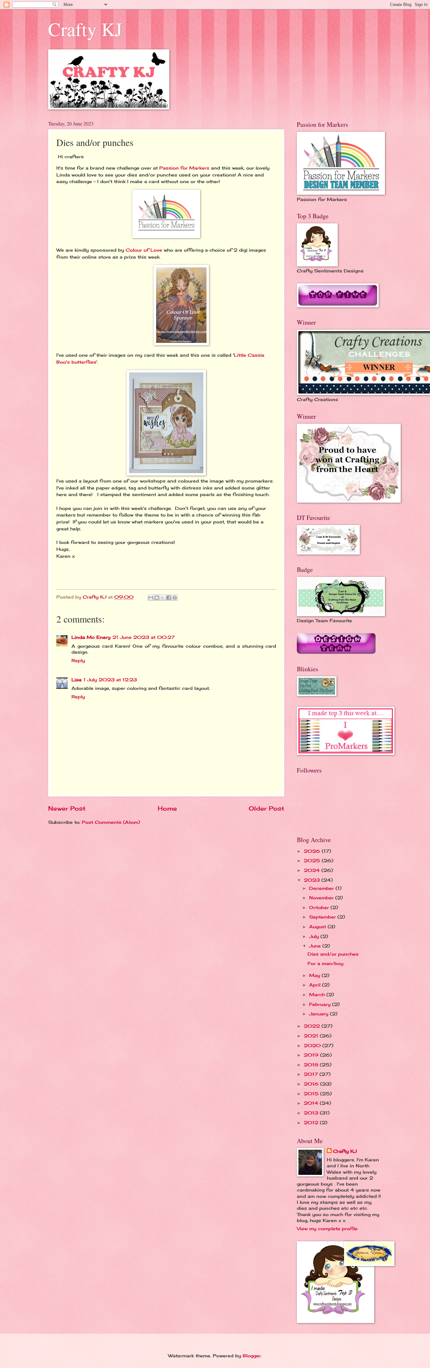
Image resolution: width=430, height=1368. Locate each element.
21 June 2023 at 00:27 (143, 637)
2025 (313, 860)
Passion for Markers (184, 167)
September (323, 916)
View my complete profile (327, 1228)
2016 (312, 1083)
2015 (312, 1093)
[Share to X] (163, 598)
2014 (312, 1103)
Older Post (266, 808)
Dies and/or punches (333, 954)
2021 (312, 1035)
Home (167, 808)
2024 (312, 870)
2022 (312, 1026)
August (318, 926)
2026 (313, 851)
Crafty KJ (85, 29)
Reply (78, 660)
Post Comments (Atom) (111, 822)
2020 (313, 1045)
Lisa (76, 679)
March (317, 994)
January (319, 1013)
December (322, 888)
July (314, 936)
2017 (312, 1074)
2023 (312, 880)
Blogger (252, 1355)
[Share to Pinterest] (175, 598)
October (320, 907)
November (322, 897)
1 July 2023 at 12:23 (110, 679)
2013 (312, 1112)
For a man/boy (325, 963)
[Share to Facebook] (169, 598)
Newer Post (67, 808)
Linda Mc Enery (90, 637)
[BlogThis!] (157, 598)
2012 (312, 1122)
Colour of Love (144, 250)
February (320, 1004)
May (315, 975)
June (315, 945)
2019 (312, 1055)
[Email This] (151, 598)
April (315, 984)
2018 (312, 1064)
